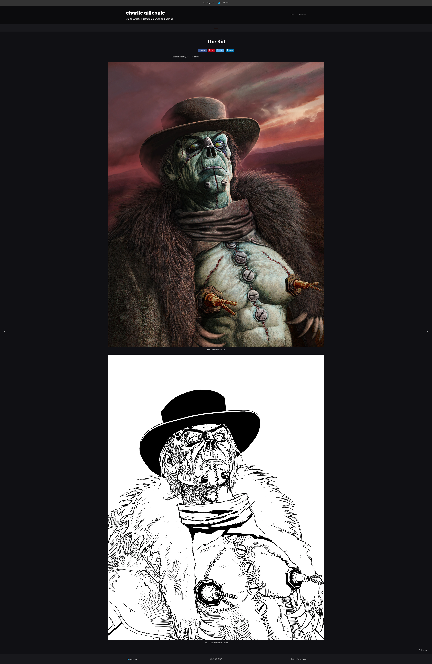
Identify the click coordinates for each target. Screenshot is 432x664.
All (216, 28)
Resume (302, 15)
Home (293, 15)
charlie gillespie (145, 13)
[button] (423, 650)
